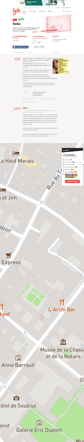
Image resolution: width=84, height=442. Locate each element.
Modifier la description (29, 98)
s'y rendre (39, 47)
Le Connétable (38, 36)
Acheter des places (37, 95)
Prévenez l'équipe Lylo (23, 52)
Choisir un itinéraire (72, 181)
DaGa (25, 108)
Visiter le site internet (37, 93)
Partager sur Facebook (21, 47)
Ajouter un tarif (57, 52)
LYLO (17, 11)
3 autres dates (15, 40)
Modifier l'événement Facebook (48, 98)
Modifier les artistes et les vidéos (31, 102)
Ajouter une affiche (64, 32)
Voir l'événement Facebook (39, 92)
